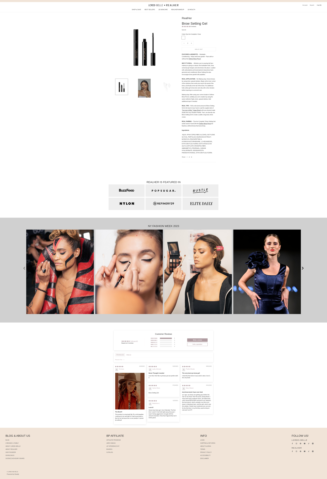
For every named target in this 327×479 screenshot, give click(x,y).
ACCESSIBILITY (205, 455)
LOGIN (202, 440)
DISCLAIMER (204, 458)
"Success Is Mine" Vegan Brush (191, 110)
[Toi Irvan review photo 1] (130, 391)
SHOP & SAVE (136, 9)
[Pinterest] (191, 157)
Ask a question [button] (197, 344)
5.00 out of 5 (134, 341)
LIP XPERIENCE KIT (112, 446)
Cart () (319, 5)
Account (304, 5)
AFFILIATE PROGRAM (113, 440)
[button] (186, 26)
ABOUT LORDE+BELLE (13, 446)
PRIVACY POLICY (206, 452)
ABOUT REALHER (11, 449)
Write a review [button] (197, 340)
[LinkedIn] (312, 443)
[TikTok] (308, 443)
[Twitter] (189, 157)
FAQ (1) (128, 354)
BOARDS (109, 449)
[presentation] (24, 264)
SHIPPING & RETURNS (207, 443)
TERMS (202, 449)
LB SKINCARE (163, 9)
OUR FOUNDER (11, 452)
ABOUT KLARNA (205, 446)
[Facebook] (187, 157)
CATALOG (109, 452)
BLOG (7, 440)
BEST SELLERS (150, 9)
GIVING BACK (10, 455)
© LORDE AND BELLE (12, 471)
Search (312, 5)
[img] (119, 366)
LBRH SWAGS (111, 443)
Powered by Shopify (13, 474)
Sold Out (199, 49)
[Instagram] (296, 443)
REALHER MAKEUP (177, 9)
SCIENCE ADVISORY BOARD (15, 458)
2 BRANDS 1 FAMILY (12, 443)
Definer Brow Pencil (195, 59)
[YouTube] (304, 443)
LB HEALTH (191, 9)
